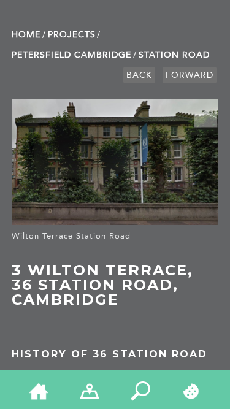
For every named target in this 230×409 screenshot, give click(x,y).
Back (139, 75)
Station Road (174, 55)
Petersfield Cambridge (71, 55)
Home (26, 34)
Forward (189, 75)
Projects (72, 34)
